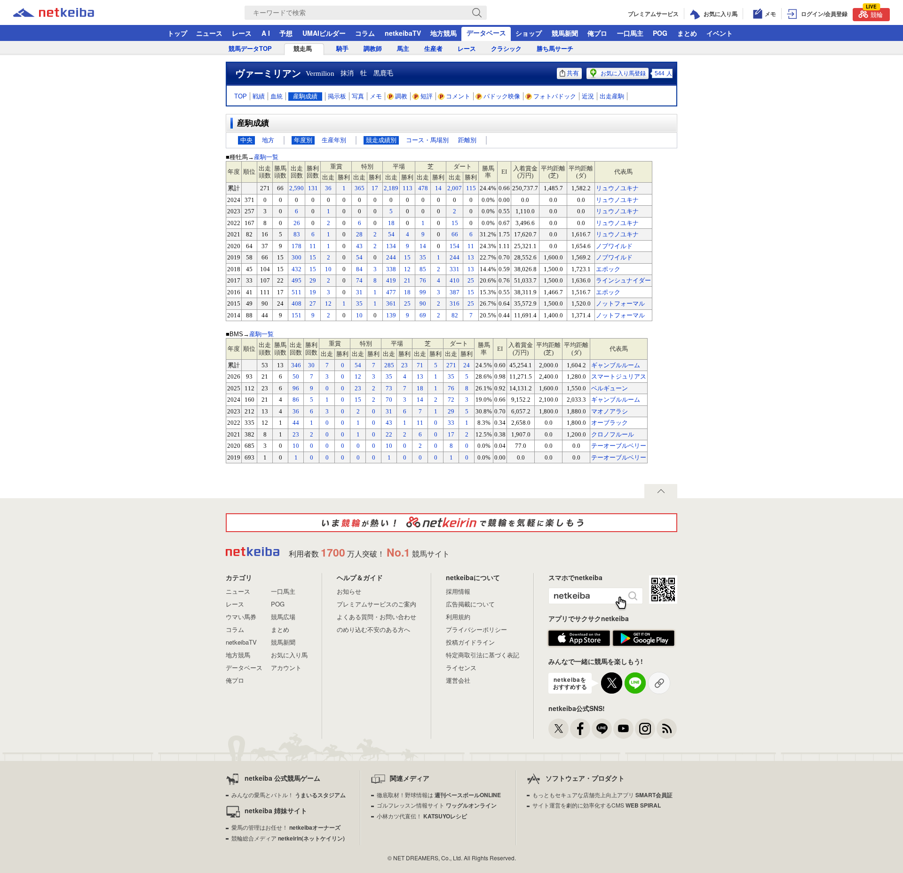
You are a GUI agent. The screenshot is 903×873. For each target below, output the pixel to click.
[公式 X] (558, 729)
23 (404, 365)
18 (420, 388)
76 (451, 388)
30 (311, 365)
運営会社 (458, 680)
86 (296, 399)
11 (420, 422)
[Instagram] (645, 729)
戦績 (259, 96)
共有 (573, 73)
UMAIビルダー (324, 33)
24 (466, 365)
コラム (365, 33)
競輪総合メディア (288, 838)
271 (451, 365)
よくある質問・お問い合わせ (376, 616)
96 (296, 388)
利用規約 (458, 616)
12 (358, 376)
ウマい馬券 (241, 616)
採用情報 (458, 591)
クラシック (506, 48)
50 (296, 376)
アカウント (286, 667)
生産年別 (334, 140)
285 (389, 365)
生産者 (433, 48)
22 (389, 434)
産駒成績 (305, 96)
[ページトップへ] (660, 491)
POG (660, 33)
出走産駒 (612, 96)
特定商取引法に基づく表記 (482, 654)
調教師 (373, 48)
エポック (608, 269)
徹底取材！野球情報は (439, 795)
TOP (240, 96)
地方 (268, 140)
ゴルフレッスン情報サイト (437, 805)
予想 (286, 33)
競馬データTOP (250, 48)
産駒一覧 (266, 157)
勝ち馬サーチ (555, 48)
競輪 (874, 13)
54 (358, 365)
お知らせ (349, 591)
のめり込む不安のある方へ (373, 629)
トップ (177, 33)
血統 (276, 96)
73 (389, 388)
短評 (426, 96)
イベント (719, 33)
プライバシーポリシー (476, 629)
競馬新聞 (565, 33)
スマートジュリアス (618, 376)
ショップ (528, 33)
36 (296, 411)
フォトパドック (554, 96)
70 (389, 399)
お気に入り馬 (289, 654)
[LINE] (602, 729)
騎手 (342, 48)
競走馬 (302, 48)
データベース (486, 32)
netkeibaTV (403, 33)
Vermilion (320, 73)
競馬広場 (283, 616)
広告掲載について (470, 603)
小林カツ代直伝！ (422, 816)
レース (242, 33)
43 (389, 422)
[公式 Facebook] (580, 729)
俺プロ (597, 33)
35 (389, 376)
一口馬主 (630, 33)
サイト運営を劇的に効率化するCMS (596, 805)
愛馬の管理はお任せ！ (286, 827)
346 (296, 365)
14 (420, 399)
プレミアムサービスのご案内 (376, 603)
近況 (588, 96)
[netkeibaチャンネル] (623, 729)
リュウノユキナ (617, 188)
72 (451, 399)
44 (296, 422)
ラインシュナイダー (623, 280)
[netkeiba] (65, 12)
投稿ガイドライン (470, 642)
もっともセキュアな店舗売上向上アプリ (602, 795)
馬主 (403, 48)
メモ (376, 96)
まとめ (687, 33)
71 (420, 365)
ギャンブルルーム (615, 365)
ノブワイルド (614, 246)
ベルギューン (609, 388)
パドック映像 (501, 96)
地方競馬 (443, 33)
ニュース (209, 33)
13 (420, 376)
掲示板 (337, 96)
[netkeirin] (451, 522)
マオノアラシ (609, 411)
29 (451, 411)
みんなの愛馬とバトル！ (288, 795)
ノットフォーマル (620, 303)
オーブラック (609, 422)
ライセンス (461, 667)
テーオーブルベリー (618, 445)
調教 (401, 96)
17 (451, 434)
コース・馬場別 (427, 140)
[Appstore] (579, 638)
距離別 (467, 140)
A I (265, 33)
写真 (358, 96)
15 (358, 399)
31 (389, 411)
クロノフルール (612, 434)
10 (296, 445)
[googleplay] (643, 638)
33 (451, 422)
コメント (458, 96)
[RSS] (667, 729)
